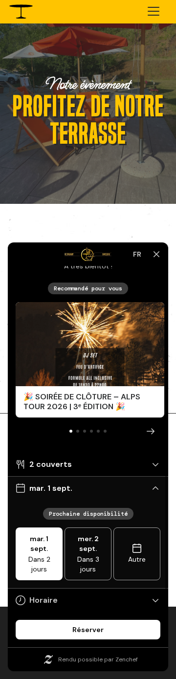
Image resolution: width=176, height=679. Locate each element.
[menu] (153, 13)
